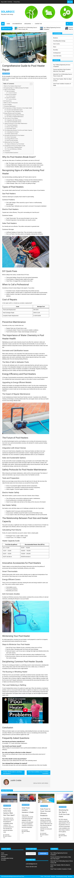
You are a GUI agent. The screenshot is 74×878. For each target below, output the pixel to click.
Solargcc (8, 11)
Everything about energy (59, 41)
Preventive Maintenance (10, 106)
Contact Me (38, 24)
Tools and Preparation (12, 125)
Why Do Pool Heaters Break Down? (12, 86)
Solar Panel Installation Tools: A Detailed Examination (38, 772)
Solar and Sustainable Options (14, 122)
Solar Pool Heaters (11, 98)
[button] (30, 84)
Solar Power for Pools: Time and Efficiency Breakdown (45, 812)
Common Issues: (12, 96)
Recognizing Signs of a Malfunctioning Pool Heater (16, 88)
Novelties (55, 50)
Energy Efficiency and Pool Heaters (12, 113)
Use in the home (57, 56)
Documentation (17, 24)
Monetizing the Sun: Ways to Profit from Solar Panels (64, 813)
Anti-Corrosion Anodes (12, 140)
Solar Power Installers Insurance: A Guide (27, 810)
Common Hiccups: (12, 99)
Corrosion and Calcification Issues (14, 110)
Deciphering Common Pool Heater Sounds (15, 145)
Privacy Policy (17, 2)
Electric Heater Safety (12, 127)
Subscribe (43, 853)
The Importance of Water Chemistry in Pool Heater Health (18, 108)
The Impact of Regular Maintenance (15, 116)
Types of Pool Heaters (9, 89)
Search (68, 1)
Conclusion (7, 151)
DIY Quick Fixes (8, 101)
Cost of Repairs (8, 104)
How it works (6, 73)
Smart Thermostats (11, 137)
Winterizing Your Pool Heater (12, 142)
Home (8, 24)
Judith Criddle (7, 836)
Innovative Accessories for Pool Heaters (14, 135)
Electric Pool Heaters (11, 94)
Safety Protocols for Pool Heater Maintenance (16, 123)
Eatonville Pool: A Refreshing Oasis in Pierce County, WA (63, 28)
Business (55, 38)
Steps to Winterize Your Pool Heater (15, 144)
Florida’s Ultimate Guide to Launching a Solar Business (12, 772)
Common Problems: (13, 93)
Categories (27, 24)
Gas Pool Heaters (11, 91)
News (54, 47)
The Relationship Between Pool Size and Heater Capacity (18, 130)
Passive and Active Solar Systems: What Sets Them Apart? (37, 28)
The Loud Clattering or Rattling (14, 149)
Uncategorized (56, 53)
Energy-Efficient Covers (12, 139)
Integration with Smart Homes (14, 120)
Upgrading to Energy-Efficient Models (15, 115)
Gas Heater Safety (11, 128)
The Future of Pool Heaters (11, 118)
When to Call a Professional (10, 103)
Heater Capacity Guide (12, 133)
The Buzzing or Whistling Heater (14, 147)
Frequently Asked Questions (11, 152)
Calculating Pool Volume (12, 132)
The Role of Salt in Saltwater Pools (15, 111)
